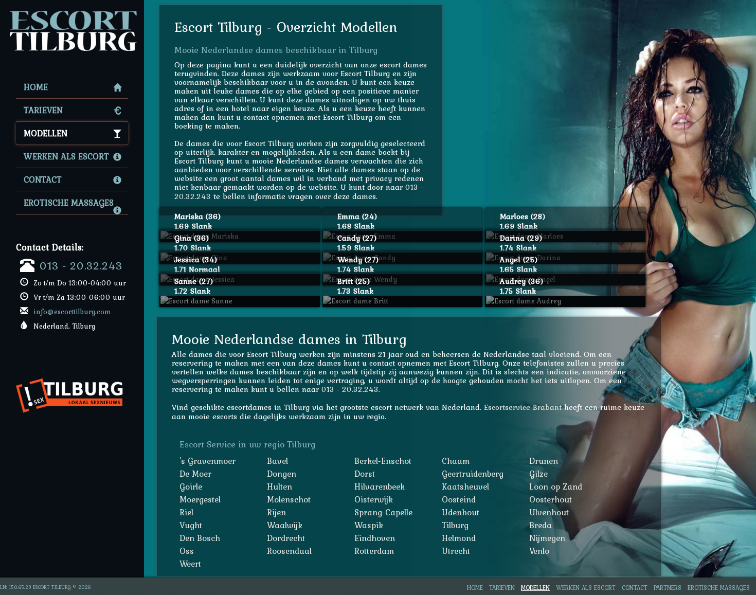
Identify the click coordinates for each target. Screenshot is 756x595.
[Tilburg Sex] (73, 374)
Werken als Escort (66, 156)
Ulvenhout (549, 512)
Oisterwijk (373, 499)
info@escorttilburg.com (72, 311)
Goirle (190, 486)
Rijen (276, 512)
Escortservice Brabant (523, 407)
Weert (190, 563)
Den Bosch (199, 538)
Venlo (539, 551)
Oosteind (459, 499)
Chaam (456, 461)
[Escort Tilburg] (72, 13)
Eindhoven (374, 538)
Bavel (277, 461)
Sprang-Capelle (383, 512)
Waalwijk (284, 525)
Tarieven (43, 110)
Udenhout (460, 512)
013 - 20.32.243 (81, 265)
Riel (186, 512)
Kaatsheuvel (465, 486)
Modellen (45, 133)
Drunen (543, 461)
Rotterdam (374, 551)
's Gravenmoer (207, 461)
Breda (540, 525)
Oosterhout (550, 499)
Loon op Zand (555, 486)
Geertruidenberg (472, 473)
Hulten (279, 486)
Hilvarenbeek (379, 486)
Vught (190, 525)
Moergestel (200, 499)
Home (36, 87)
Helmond (459, 538)
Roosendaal (289, 551)
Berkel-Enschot (382, 461)
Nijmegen (547, 538)
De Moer (195, 473)
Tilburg (455, 525)
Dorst (364, 473)
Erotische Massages (69, 202)
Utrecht (456, 551)
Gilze (538, 473)
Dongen (281, 473)
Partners (667, 587)
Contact (43, 179)
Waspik (368, 525)
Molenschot (289, 499)
